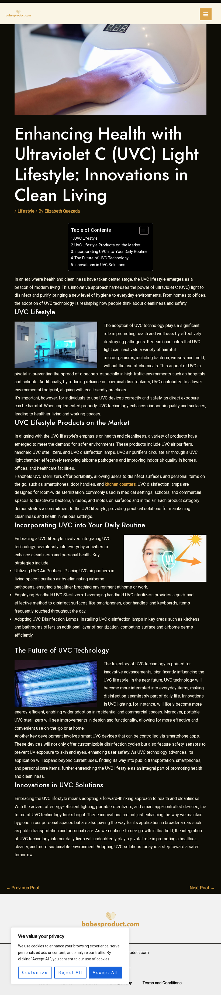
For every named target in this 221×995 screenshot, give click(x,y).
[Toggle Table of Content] (141, 230)
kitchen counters (120, 484)
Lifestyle (26, 211)
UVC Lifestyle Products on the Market (107, 245)
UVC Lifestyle (86, 238)
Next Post (202, 887)
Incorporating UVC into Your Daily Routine (110, 251)
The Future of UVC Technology (101, 258)
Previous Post (23, 887)
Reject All (70, 972)
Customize (35, 972)
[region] (70, 955)
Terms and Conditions (162, 982)
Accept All (105, 972)
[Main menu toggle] (206, 14)
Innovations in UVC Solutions (99, 265)
